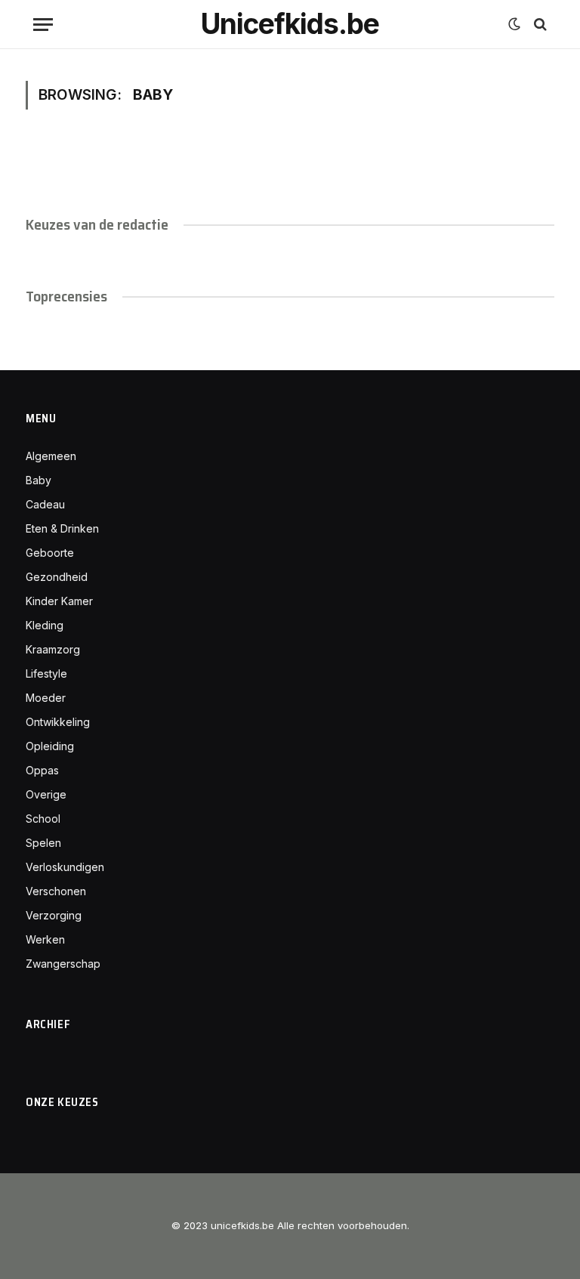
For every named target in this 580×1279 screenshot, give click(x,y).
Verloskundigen (65, 866)
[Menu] (43, 25)
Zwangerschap (63, 963)
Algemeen (51, 456)
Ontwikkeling (58, 721)
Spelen (43, 842)
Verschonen (56, 891)
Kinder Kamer (59, 601)
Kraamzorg (53, 649)
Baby (38, 480)
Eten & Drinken (62, 528)
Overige (46, 794)
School (43, 818)
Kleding (44, 625)
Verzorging (54, 915)
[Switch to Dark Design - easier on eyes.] (514, 24)
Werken (45, 939)
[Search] (539, 25)
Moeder (46, 697)
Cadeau (45, 504)
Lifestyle (46, 673)
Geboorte (50, 552)
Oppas (42, 770)
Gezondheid (57, 576)
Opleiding (50, 746)
